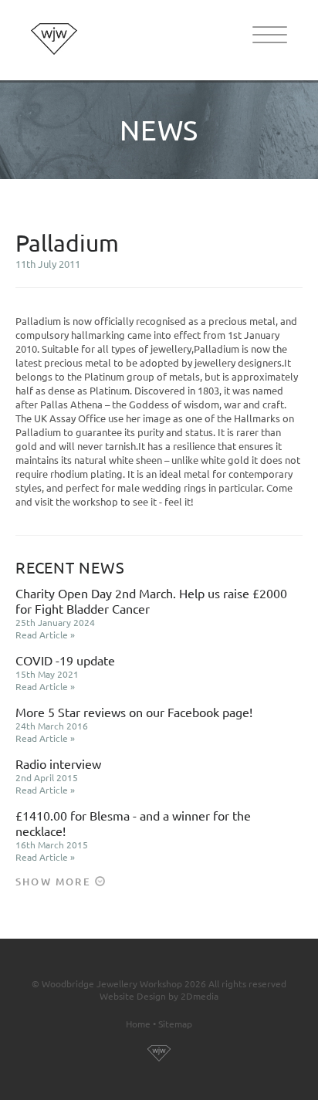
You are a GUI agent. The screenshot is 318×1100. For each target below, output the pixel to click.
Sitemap (175, 1023)
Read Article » (45, 634)
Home (138, 1023)
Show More (55, 881)
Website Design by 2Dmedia (159, 996)
